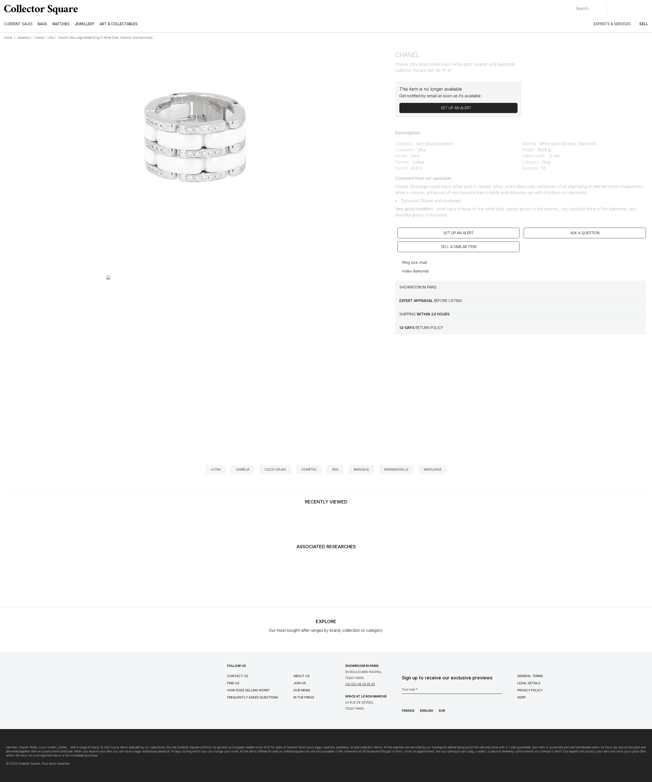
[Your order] (636, 9)
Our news (301, 690)
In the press (303, 697)
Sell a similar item (458, 246)
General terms (530, 676)
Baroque (361, 469)
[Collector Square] (39, 9)
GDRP (521, 697)
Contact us (237, 676)
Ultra (216, 469)
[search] (571, 6)
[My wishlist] (625, 9)
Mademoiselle (396, 469)
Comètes (308, 469)
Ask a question (585, 233)
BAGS (42, 24)
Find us (233, 683)
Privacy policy (529, 690)
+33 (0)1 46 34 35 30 (360, 684)
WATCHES (61, 24)
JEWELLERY (84, 24)
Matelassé (433, 469)
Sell (643, 24)
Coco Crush (275, 469)
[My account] (646, 9)
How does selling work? (248, 690)
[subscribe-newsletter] (499, 691)
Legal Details (528, 683)
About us (301, 676)
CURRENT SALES (18, 24)
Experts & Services (612, 24)
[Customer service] (613, 9)
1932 (335, 469)
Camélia (242, 469)
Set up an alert (458, 233)
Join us (299, 683)
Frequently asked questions (252, 697)
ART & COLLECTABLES (119, 24)
